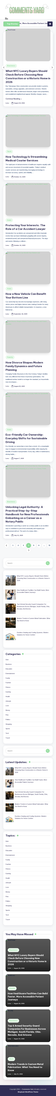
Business (11, 500)
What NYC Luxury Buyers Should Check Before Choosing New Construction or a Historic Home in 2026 (27, 957)
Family (10, 355)
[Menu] (6, 18)
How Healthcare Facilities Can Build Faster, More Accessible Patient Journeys (28, 994)
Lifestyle (8, 699)
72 (49, 543)
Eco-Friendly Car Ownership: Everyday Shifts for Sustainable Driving (26, 436)
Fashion (8, 680)
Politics (8, 717)
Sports (8, 726)
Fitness (8, 685)
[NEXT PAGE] (28, 548)
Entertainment (10, 671)
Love (7, 703)
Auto (9, 218)
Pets (7, 713)
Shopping (9, 722)
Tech (9, 149)
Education (9, 666)
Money (8, 708)
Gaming (8, 689)
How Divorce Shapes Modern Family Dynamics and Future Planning (24, 364)
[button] (34, 95)
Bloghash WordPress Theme (28, 1089)
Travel (8, 736)
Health (30, 66)
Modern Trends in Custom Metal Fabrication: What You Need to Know (25, 1064)
